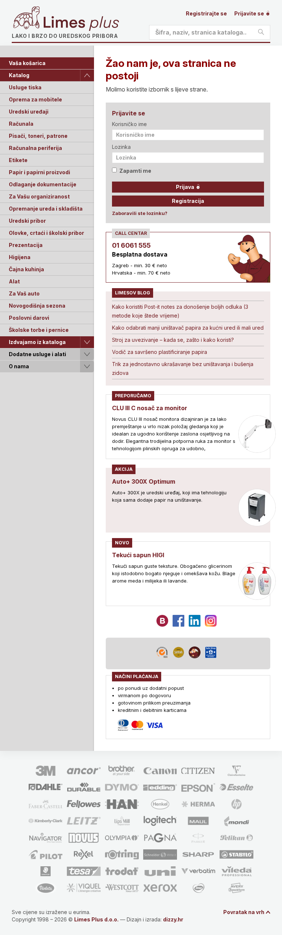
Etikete (18, 160)
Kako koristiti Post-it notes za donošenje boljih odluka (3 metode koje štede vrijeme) (180, 311)
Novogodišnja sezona (37, 305)
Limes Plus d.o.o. (96, 919)
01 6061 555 (131, 245)
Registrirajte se (206, 13)
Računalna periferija (35, 148)
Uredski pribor (27, 221)
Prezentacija (26, 245)
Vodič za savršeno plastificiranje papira (159, 352)
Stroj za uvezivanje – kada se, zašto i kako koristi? (173, 340)
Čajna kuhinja (26, 269)
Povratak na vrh (243, 912)
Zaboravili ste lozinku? (139, 213)
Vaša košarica (27, 63)
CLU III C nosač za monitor (149, 408)
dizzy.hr (173, 919)
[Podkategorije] (87, 75)
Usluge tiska (25, 87)
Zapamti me (135, 171)
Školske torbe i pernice (39, 330)
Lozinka (121, 147)
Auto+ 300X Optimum (143, 481)
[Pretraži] (261, 32)
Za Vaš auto (24, 293)
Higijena (19, 257)
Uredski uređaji (28, 111)
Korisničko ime (129, 124)
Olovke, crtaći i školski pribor (46, 233)
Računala (21, 124)
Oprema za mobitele (35, 99)
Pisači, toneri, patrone (38, 136)
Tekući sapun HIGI (138, 555)
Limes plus (81, 23)
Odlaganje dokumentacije (42, 184)
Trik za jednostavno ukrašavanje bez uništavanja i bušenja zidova (182, 368)
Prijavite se (249, 13)
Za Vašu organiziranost (39, 196)
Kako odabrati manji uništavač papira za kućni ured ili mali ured (188, 328)
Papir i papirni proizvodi (39, 172)
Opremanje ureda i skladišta (46, 208)
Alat (14, 281)
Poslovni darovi (29, 318)
